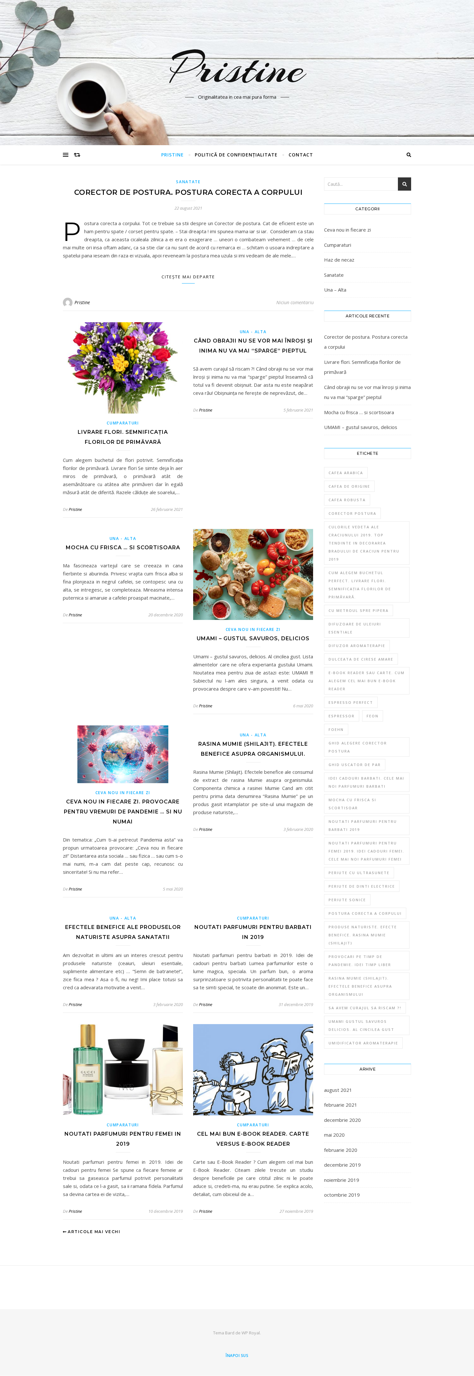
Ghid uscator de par (355, 764)
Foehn (336, 729)
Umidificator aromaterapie (363, 1043)
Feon (373, 715)
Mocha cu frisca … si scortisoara (123, 547)
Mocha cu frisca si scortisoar (352, 803)
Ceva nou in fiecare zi (253, 629)
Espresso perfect (351, 702)
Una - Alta (253, 331)
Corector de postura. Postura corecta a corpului (188, 192)
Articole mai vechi (93, 1231)
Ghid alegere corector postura (358, 747)
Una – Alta (335, 289)
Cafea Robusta (347, 499)
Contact (301, 155)
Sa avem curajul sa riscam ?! (365, 1007)
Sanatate (188, 181)
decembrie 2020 (342, 1120)
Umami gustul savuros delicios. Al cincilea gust (361, 1025)
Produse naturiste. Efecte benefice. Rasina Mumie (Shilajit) (363, 934)
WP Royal (251, 1333)
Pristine (237, 69)
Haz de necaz (339, 259)
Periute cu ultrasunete (359, 872)
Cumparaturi (123, 423)
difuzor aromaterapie (357, 645)
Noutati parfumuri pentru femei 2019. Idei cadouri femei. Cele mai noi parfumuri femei (366, 851)
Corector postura (352, 513)
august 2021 (338, 1090)
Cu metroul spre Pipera (359, 610)
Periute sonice (347, 899)
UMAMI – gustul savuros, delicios (253, 638)
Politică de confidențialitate (236, 155)
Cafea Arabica (346, 472)
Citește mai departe (188, 277)
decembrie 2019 (342, 1165)
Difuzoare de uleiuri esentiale (355, 628)
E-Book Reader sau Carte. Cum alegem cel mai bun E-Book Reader (367, 680)
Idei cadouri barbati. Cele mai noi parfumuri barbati (366, 782)
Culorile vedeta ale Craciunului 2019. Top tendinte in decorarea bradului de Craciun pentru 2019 (364, 543)
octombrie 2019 (342, 1195)
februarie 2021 (340, 1105)
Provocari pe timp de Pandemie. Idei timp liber (360, 960)
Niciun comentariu (295, 302)
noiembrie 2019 (341, 1180)
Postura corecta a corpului (365, 913)
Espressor (342, 715)
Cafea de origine (349, 486)
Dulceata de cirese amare (361, 659)
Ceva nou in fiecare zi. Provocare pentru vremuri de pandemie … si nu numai (123, 812)
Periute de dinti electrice (362, 886)
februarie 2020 (340, 1150)
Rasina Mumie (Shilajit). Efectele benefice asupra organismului (360, 986)
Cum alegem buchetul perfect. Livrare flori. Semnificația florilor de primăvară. (360, 584)
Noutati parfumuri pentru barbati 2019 (363, 825)
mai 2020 (334, 1135)
